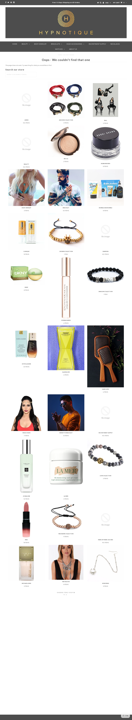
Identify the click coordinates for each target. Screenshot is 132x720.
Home (14, 44)
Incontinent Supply (97, 44)
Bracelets (55, 44)
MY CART (118, 2)
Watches (59, 49)
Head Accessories (74, 44)
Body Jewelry (40, 44)
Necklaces (115, 44)
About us (73, 49)
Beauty (25, 44)
